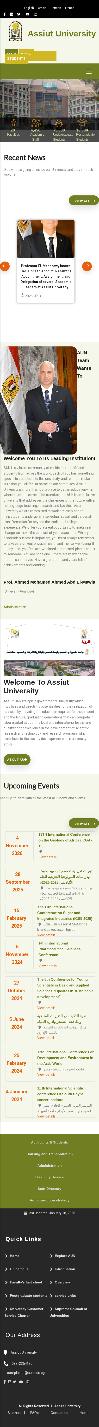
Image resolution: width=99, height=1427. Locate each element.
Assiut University (23, 1352)
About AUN (17, 759)
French (69, 8)
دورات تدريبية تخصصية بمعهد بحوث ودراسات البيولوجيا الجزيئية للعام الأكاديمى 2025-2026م (66, 876)
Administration (49, 1165)
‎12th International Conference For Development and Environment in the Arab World (65, 1058)
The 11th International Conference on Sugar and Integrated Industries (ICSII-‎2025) (64, 913)
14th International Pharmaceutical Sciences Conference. (59, 949)
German (55, 8)
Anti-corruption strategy (49, 1200)
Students (16, 59)
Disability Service (49, 1177)
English (29, 8)
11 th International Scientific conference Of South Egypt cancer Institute (60, 1094)
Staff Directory (49, 1189)
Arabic (42, 8)
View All (82, 201)
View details (47, 857)
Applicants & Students (49, 1142)
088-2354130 (22, 1363)
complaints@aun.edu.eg (25, 1373)
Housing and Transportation (49, 1154)
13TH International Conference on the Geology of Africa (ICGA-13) (65, 840)
